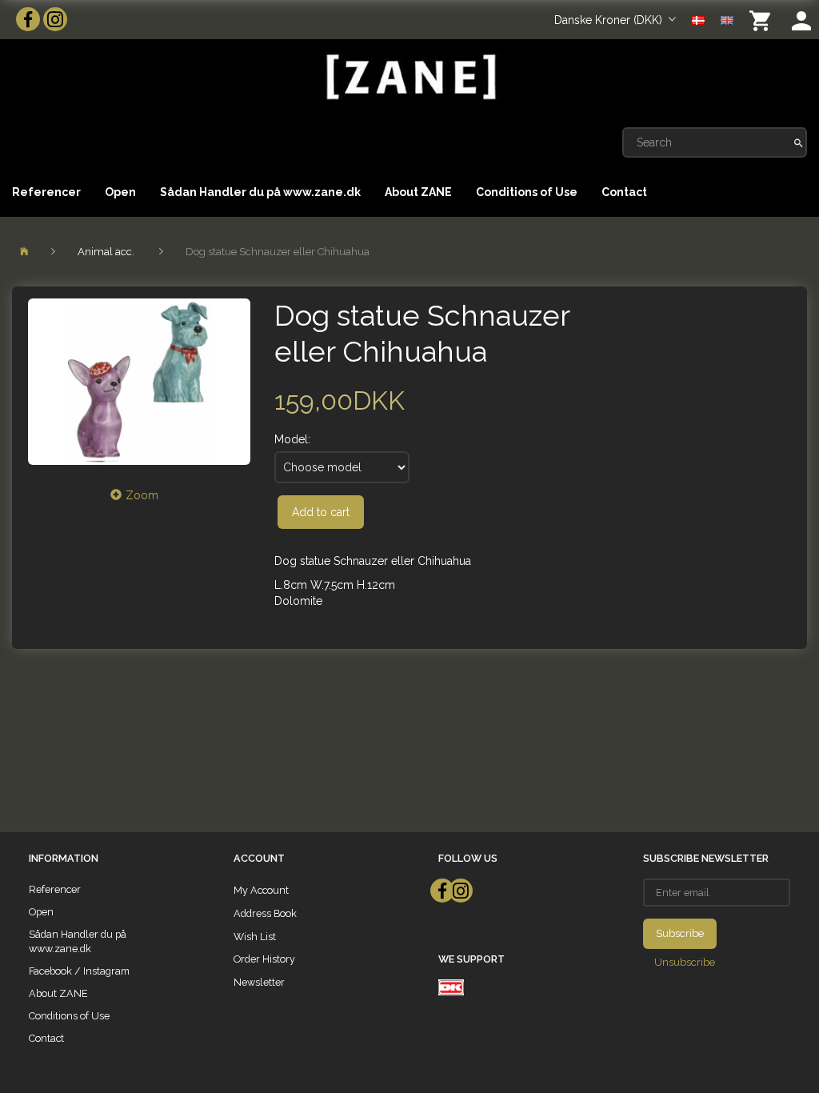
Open (120, 192)
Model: (292, 439)
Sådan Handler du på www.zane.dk (260, 192)
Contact (624, 192)
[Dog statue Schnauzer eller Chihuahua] (139, 381)
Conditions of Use (526, 192)
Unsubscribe (684, 962)
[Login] (801, 19)
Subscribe (680, 933)
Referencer (46, 192)
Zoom (142, 495)
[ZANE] (409, 77)
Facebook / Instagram (79, 971)
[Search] (798, 142)
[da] (698, 19)
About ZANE (418, 192)
